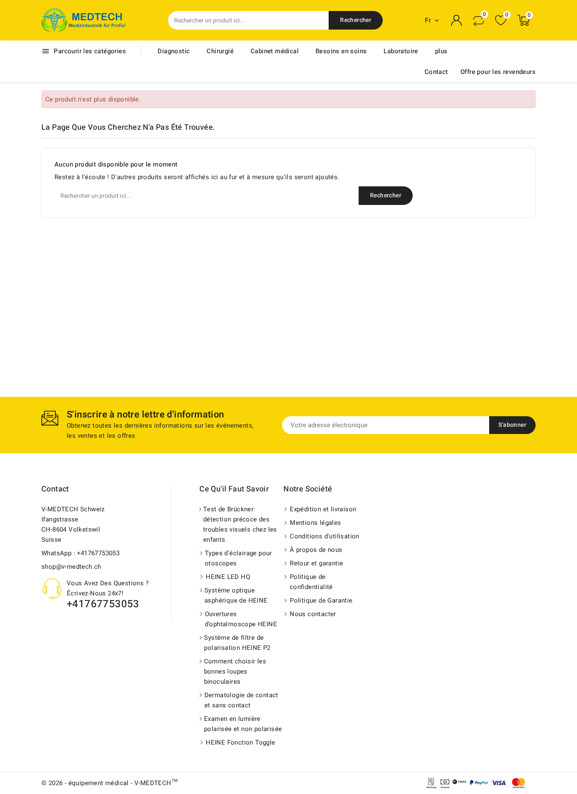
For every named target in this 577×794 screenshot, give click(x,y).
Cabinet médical (274, 51)
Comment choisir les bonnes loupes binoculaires (235, 671)
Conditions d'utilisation (324, 536)
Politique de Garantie (321, 600)
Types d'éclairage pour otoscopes (238, 558)
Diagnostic (174, 51)
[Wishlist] (500, 20)
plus (441, 51)
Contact (436, 71)
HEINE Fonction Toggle (240, 742)
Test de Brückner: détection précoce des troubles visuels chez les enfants (240, 524)
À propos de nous (316, 549)
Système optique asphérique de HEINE (236, 595)
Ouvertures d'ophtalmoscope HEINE (241, 619)
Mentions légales (315, 522)
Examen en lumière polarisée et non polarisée (243, 724)
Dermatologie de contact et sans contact (241, 700)
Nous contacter (313, 614)
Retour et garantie (316, 563)
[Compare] (478, 20)
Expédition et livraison (323, 509)
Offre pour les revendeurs (498, 71)
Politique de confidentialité (311, 582)
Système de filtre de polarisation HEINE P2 (237, 642)
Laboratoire (401, 51)
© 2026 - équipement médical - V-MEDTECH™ (109, 783)
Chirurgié (220, 51)
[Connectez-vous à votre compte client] (456, 20)
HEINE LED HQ (228, 576)
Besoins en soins (341, 51)
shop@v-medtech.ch (71, 566)
